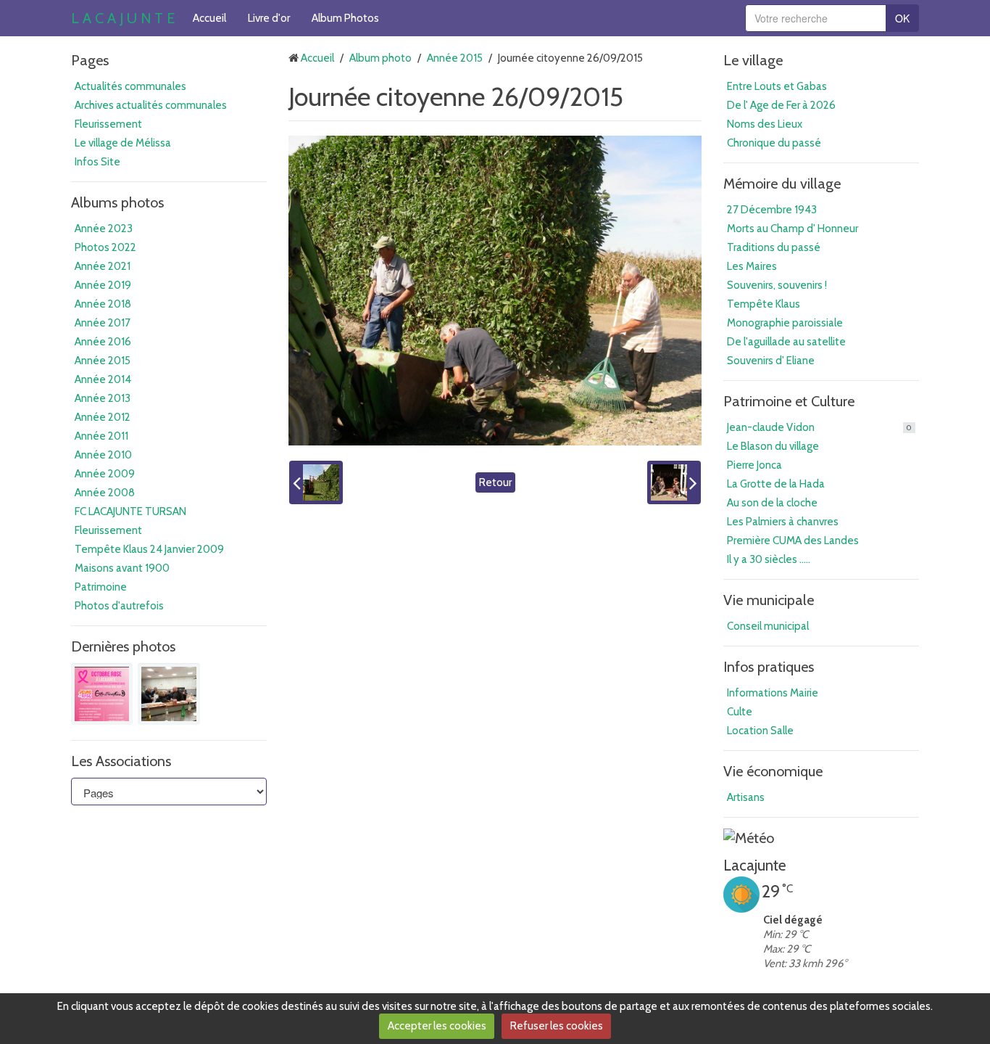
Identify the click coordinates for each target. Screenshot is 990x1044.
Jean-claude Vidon (819, 427)
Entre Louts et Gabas (777, 86)
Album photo (380, 58)
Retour (495, 482)
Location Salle (760, 730)
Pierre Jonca (754, 465)
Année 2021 (102, 266)
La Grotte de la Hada (776, 483)
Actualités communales (130, 86)
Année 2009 (105, 473)
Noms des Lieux (764, 124)
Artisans (746, 797)
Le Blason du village (773, 446)
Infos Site (97, 161)
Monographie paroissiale (785, 322)
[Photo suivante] (674, 482)
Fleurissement (108, 124)
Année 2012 (102, 417)
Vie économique (773, 771)
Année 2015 (102, 360)
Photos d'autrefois (119, 605)
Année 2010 (103, 454)
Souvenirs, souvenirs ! (777, 285)
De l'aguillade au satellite (786, 341)
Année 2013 (102, 398)
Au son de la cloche (772, 502)
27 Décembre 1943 (772, 209)
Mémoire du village (782, 183)
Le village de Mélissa (123, 142)
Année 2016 (103, 341)
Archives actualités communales (151, 105)
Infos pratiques (768, 666)
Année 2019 (103, 285)
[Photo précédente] (316, 482)
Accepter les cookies (437, 1025)
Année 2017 (102, 322)
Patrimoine (101, 586)
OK (902, 18)
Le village (753, 60)
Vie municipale (768, 600)
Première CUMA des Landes (793, 540)
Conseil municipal (768, 626)
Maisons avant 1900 (122, 568)
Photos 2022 (105, 247)
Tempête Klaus (763, 304)
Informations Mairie (772, 692)
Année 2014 (103, 379)
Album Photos (345, 18)
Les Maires (752, 266)
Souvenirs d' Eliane (771, 360)
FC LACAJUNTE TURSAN (130, 511)
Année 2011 (101, 436)
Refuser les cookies (556, 1025)
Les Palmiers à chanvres (783, 521)
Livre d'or (269, 18)
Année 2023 (104, 228)
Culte (739, 711)
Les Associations (121, 761)
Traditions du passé (773, 247)
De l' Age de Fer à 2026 (781, 105)
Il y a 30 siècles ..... (768, 559)
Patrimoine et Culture (788, 401)
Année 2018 (103, 304)
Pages (90, 60)
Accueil (209, 18)
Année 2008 (105, 492)
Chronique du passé (774, 142)
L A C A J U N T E (123, 18)
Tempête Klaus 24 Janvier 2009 (149, 549)
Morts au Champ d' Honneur (792, 228)
